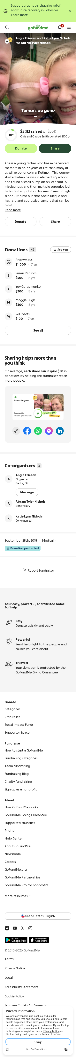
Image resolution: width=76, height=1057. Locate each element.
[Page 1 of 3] (35, 116)
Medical (48, 540)
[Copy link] (16, 431)
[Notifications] (60, 27)
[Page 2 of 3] (39, 116)
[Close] (70, 11)
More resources (16, 896)
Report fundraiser (41, 570)
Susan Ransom (26, 273)
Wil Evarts (23, 314)
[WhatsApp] (38, 431)
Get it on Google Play (16, 940)
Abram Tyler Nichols (30, 501)
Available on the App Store (39, 940)
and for (43, 40)
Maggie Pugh (25, 300)
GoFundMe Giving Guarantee (37, 672)
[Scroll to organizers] (10, 39)
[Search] (7, 27)
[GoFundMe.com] (38, 27)
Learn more (19, 15)
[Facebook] (27, 431)
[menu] (69, 27)
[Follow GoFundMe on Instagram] (30, 928)
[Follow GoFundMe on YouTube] (15, 928)
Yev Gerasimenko (28, 286)
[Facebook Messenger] (49, 431)
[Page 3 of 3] (41, 116)
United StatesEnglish (40, 916)
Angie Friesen (26, 475)
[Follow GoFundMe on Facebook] (7, 928)
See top (62, 249)
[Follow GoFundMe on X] (23, 928)
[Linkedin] (60, 431)
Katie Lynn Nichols (29, 516)
